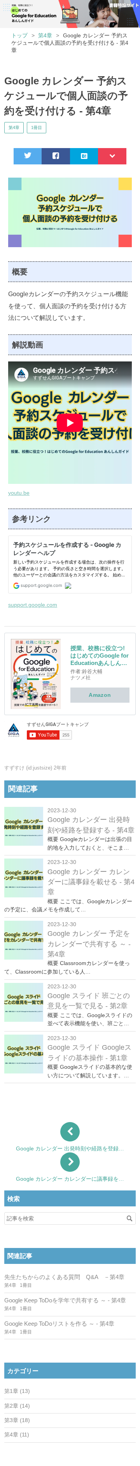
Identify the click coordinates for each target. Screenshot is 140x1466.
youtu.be (19, 493)
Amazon (100, 695)
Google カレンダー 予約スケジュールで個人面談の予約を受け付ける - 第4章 (66, 95)
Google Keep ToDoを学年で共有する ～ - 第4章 (65, 1300)
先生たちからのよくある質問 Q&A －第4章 (64, 1277)
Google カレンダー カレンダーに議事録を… (70, 1179)
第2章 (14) (17, 1406)
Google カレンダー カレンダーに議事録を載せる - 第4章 (91, 882)
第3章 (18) (17, 1420)
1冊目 (36, 127)
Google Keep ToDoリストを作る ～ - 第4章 (59, 1323)
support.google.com (32, 605)
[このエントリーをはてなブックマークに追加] (84, 156)
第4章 (14, 127)
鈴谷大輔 (92, 671)
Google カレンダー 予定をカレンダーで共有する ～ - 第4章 (89, 944)
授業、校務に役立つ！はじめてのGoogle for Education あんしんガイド (68, 10)
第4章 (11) (16, 1435)
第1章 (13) (17, 1391)
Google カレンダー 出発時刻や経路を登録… (70, 1148)
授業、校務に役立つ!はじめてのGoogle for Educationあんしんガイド (99, 656)
